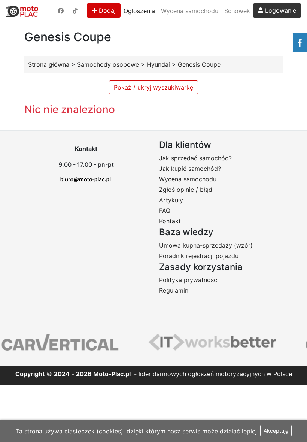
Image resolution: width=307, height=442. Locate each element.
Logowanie (279, 10)
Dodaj (106, 10)
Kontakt (170, 221)
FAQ (164, 210)
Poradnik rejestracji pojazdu (198, 256)
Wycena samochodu (189, 11)
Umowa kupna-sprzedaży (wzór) (206, 245)
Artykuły (171, 200)
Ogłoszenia (139, 11)
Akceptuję (276, 430)
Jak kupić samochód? (190, 168)
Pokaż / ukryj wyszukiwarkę (153, 87)
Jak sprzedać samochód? (195, 158)
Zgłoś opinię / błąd (185, 189)
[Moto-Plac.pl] (22, 11)
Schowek (237, 11)
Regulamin (173, 290)
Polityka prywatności (189, 280)
